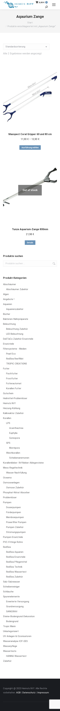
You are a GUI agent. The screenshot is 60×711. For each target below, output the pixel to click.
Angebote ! (8, 299)
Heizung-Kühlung (11, 408)
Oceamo (7, 477)
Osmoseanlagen (11, 482)
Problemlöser (10, 497)
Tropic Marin (9, 626)
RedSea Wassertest (16, 571)
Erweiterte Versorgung (17, 601)
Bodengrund (12, 621)
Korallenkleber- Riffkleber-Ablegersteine (23, 462)
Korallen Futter (13, 388)
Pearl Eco (11, 353)
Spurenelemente (11, 596)
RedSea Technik (14, 566)
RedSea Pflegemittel (16, 561)
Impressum (43, 692)
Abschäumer (9, 284)
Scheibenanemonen (19, 457)
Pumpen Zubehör (15, 527)
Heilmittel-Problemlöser (15, 398)
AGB (18, 692)
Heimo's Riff (9, 403)
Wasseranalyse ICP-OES (15, 641)
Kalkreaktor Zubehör (13, 413)
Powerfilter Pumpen (16, 522)
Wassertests (9, 651)
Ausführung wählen (30, 148)
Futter (6, 368)
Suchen (53, 263)
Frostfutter (12, 378)
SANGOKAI (11, 611)
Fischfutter (12, 373)
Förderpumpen (13, 512)
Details (30, 243)
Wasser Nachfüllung (16, 472)
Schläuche (8, 591)
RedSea (7, 547)
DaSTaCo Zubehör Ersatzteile (18, 338)
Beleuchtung (9, 324)
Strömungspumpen (16, 532)
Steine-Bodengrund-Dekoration (19, 616)
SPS (8, 443)
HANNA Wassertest (16, 656)
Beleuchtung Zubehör (17, 329)
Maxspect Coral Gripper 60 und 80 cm (30, 134)
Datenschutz (29, 692)
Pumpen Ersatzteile (13, 537)
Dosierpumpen (13, 507)
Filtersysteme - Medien (14, 348)
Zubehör (7, 661)
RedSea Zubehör (14, 576)
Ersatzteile (8, 343)
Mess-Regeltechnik (12, 467)
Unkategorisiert (11, 631)
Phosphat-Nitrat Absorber (16, 492)
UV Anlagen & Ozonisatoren (17, 636)
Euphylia (13, 433)
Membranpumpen (15, 517)
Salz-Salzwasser (11, 581)
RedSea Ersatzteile (15, 557)
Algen (6, 294)
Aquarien (7, 304)
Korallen (7, 418)
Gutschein (8, 393)
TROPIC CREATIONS (16, 363)
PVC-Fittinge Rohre (13, 542)
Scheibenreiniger (11, 586)
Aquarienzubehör (14, 309)
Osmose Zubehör (15, 487)
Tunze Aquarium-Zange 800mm (30, 229)
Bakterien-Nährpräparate (15, 319)
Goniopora (14, 438)
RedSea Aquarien (14, 552)
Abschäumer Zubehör (17, 289)
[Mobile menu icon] (54, 5)
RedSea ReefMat (14, 358)
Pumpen (7, 502)
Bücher (6, 314)
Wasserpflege (10, 646)
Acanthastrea (16, 428)
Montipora (14, 447)
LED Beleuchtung (14, 334)
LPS (8, 423)
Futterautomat (13, 383)
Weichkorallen (13, 452)
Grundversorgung (15, 606)
